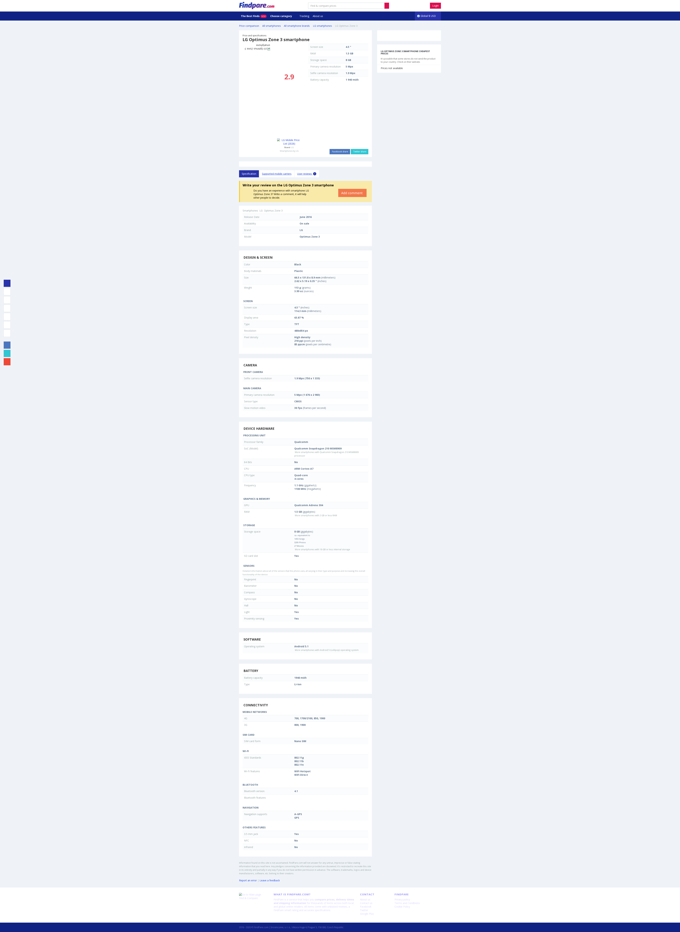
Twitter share (359, 151)
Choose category (281, 16)
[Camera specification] (7, 299)
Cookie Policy (402, 906)
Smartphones (250, 210)
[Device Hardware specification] (7, 308)
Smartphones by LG (289, 151)
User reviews (306, 173)
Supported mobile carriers (276, 173)
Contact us (366, 903)
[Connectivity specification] (7, 333)
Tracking (304, 16)
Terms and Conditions (407, 903)
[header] (386, 6)
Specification (249, 173)
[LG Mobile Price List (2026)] (289, 141)
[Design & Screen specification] (7, 291)
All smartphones (271, 25)
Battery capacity (319, 79)
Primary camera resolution (325, 66)
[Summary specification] (7, 283)
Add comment (352, 193)
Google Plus (367, 913)
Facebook (365, 906)
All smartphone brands (297, 25)
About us (318, 16)
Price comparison (249, 25)
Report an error (248, 880)
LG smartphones (322, 25)
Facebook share (340, 151)
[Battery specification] (7, 324)
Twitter (364, 910)
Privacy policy (402, 899)
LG (292, 147)
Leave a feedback (270, 880)
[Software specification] (7, 316)
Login (435, 5)
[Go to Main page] (253, 894)
